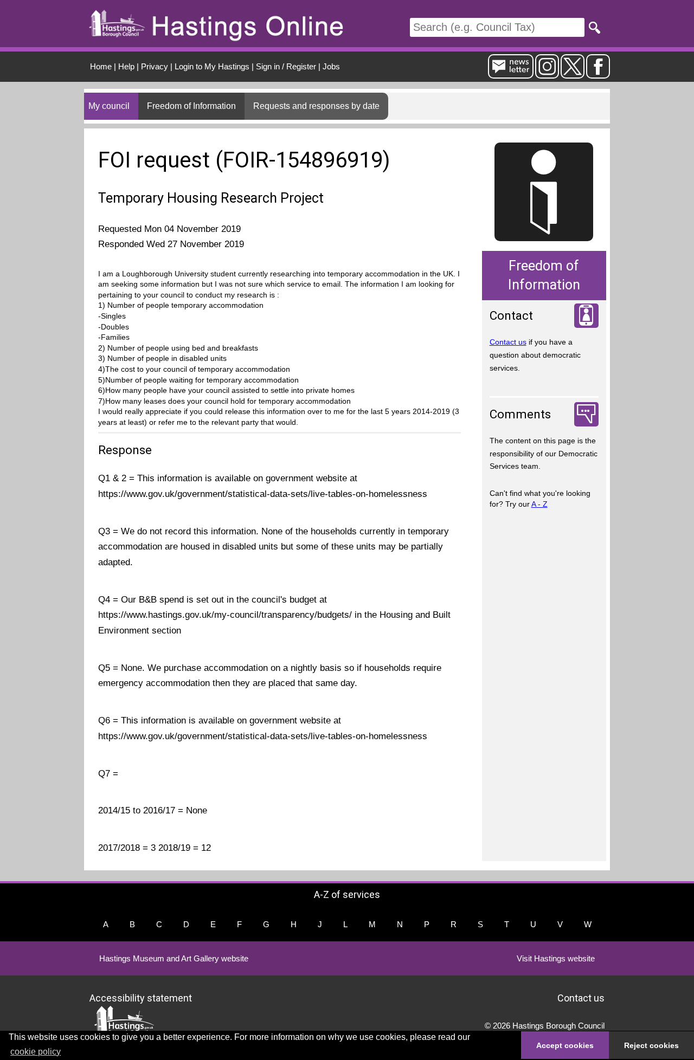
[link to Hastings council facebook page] (598, 74)
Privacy (154, 66)
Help (126, 66)
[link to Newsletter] (511, 74)
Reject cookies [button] (651, 1045)
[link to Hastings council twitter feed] (572, 74)
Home (101, 66)
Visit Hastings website (556, 958)
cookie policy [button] (35, 1051)
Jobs (331, 66)
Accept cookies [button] (565, 1045)
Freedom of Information (191, 106)
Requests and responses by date (316, 106)
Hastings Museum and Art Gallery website (173, 958)
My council (109, 106)
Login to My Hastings (212, 66)
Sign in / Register (286, 66)
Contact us (508, 342)
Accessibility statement (140, 997)
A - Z (539, 504)
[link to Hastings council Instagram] (547, 74)
